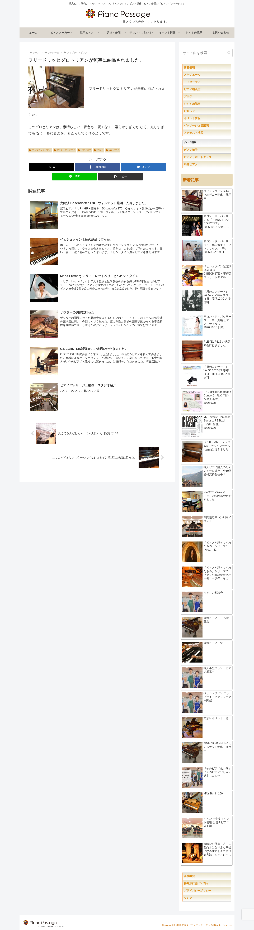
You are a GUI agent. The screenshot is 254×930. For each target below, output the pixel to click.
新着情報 (196, 67)
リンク (196, 897)
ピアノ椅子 (200, 149)
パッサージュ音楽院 (203, 125)
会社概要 (200, 876)
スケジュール (203, 74)
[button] (120, 176)
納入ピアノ (114, 150)
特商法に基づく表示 (207, 883)
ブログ (100, 150)
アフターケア (203, 81)
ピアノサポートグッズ (207, 157)
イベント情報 (199, 118)
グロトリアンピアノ (66, 150)
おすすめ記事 (199, 103)
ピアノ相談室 (199, 89)
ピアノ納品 (86, 150)
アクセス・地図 (200, 132)
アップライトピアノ (41, 150)
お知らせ (196, 110)
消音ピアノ (197, 164)
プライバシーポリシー (206, 890)
